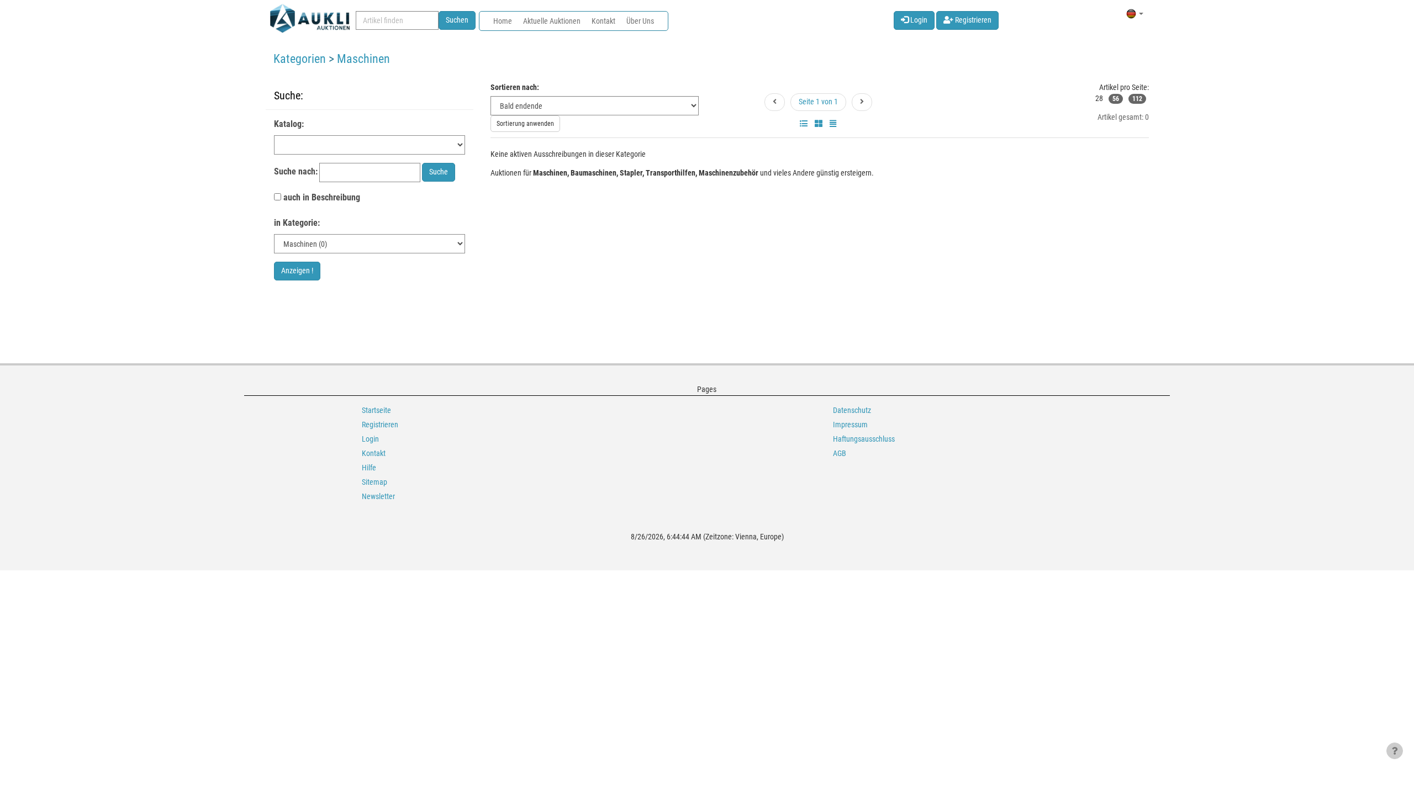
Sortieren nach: (514, 87)
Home (502, 21)
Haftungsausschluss (864, 438)
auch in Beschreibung (320, 197)
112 (1137, 99)
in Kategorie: (297, 223)
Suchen (457, 19)
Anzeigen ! (297, 270)
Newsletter (378, 496)
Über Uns (640, 21)
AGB (839, 453)
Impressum (850, 424)
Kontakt (603, 21)
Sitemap (374, 482)
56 (1115, 99)
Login (918, 19)
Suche (438, 171)
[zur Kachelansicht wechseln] (818, 123)
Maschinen (363, 59)
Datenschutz (852, 410)
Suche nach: (296, 171)
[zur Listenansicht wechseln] (804, 123)
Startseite (376, 410)
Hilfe (369, 467)
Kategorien (299, 59)
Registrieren (972, 19)
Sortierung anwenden (525, 124)
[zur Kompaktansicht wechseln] (833, 123)
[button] (1135, 13)
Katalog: (289, 124)
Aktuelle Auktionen (552, 21)
